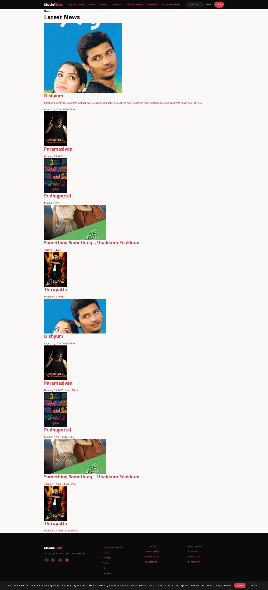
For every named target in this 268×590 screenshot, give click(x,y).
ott (104, 568)
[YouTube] (67, 560)
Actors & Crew (194, 557)
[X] (60, 560)
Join (219, 4)
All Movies (192, 551)
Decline (254, 585)
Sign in (208, 4)
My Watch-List (76, 4)
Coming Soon (151, 557)
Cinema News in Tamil (113, 547)
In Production (194, 562)
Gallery (116, 4)
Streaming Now (152, 551)
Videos (104, 4)
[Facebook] (46, 560)
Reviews (151, 4)
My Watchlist (151, 562)
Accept (240, 585)
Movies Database (171, 4)
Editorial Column (134, 4)
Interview (107, 558)
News (91, 4)
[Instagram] (53, 560)
